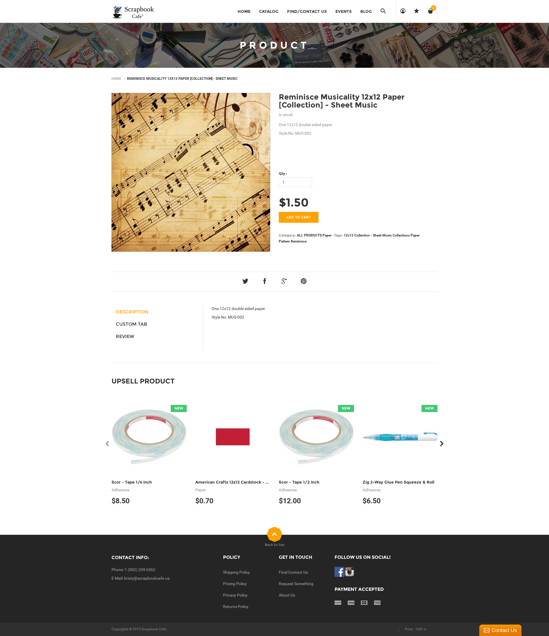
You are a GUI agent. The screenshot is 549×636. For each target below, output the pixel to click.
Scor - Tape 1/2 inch (299, 482)
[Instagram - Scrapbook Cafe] (350, 571)
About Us (287, 595)
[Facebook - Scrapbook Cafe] (340, 571)
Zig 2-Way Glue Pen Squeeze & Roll (398, 482)
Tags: (338, 235)
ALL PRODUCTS (309, 235)
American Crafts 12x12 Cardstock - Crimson (238, 482)
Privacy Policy (235, 595)
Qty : (283, 173)
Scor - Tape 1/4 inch (132, 482)
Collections (401, 235)
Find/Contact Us (293, 572)
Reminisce (299, 241)
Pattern (284, 241)
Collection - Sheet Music (373, 235)
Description (132, 312)
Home (116, 79)
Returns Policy (235, 606)
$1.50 (294, 202)
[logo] (133, 11)
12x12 (348, 235)
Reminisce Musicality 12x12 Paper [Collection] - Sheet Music (342, 101)
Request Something (296, 583)
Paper (327, 235)
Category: (287, 235)
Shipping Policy (236, 572)
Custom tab (131, 324)
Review (125, 336)
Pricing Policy (235, 583)
